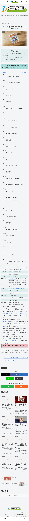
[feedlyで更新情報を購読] (7, 386)
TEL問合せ (6, 321)
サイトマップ (8, 514)
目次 (13, 51)
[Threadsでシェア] (11, 427)
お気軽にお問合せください (10, 59)
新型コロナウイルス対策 (11, 341)
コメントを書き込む (14, 495)
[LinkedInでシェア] (18, 431)
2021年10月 (5, 72)
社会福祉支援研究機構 (14, 289)
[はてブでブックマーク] (24, 427)
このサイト (3, 517)
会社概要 (21, 512)
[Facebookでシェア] (5, 427)
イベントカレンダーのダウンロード (14, 57)
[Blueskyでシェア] (18, 422)
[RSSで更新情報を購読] (21, 386)
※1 (20, 269)
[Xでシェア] (5, 422)
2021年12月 (24, 72)
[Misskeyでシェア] (24, 422)
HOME (7, 512)
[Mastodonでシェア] (11, 422)
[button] (19, 378)
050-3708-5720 (22, 514)
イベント (4, 367)
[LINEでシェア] (5, 431)
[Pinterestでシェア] (11, 431)
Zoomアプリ (11, 279)
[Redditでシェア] (18, 427)
